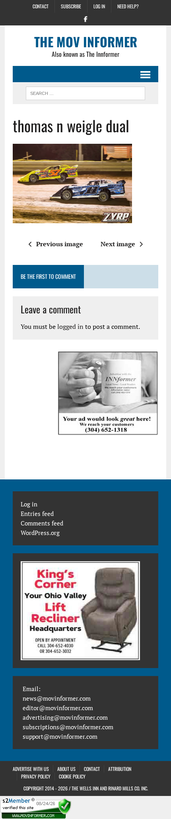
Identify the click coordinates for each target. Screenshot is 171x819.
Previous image (59, 244)
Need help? (128, 6)
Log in (99, 6)
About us (66, 768)
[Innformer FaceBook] (85, 18)
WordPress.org (40, 533)
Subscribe (71, 6)
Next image (118, 244)
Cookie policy (72, 776)
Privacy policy (36, 776)
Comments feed (42, 523)
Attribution (119, 768)
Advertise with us (31, 768)
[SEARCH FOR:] (85, 92)
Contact (41, 6)
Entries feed (37, 514)
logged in (70, 326)
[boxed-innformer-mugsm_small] (108, 393)
